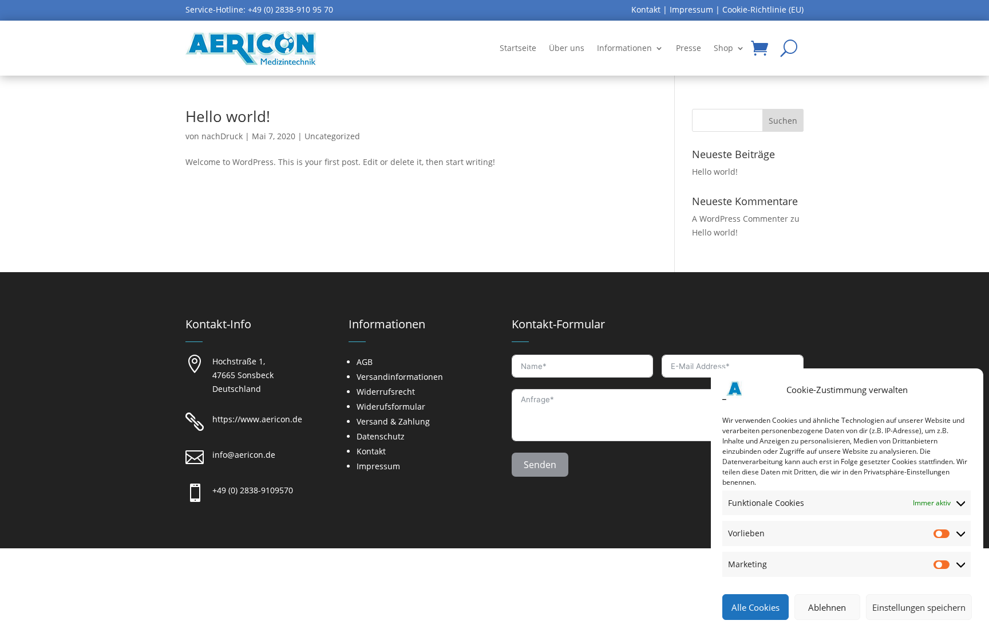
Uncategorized (332, 136)
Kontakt (645, 9)
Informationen (624, 47)
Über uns (566, 47)
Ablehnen (827, 607)
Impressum (691, 9)
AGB (365, 361)
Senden (540, 464)
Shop (723, 47)
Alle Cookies (755, 607)
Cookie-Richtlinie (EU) (763, 9)
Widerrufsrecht (386, 391)
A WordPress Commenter (740, 218)
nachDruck (222, 136)
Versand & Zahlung (393, 421)
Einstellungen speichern (919, 607)
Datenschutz (381, 436)
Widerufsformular (391, 406)
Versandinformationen (400, 376)
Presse (688, 47)
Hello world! (227, 116)
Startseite (518, 47)
